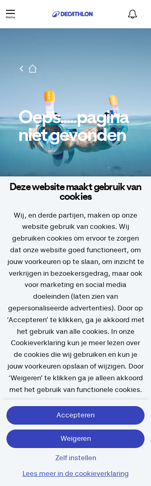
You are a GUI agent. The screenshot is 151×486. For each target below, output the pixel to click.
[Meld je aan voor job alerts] (132, 14)
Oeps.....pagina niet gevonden (74, 127)
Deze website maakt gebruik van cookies (75, 192)
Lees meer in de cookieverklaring (76, 474)
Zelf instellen (75, 458)
